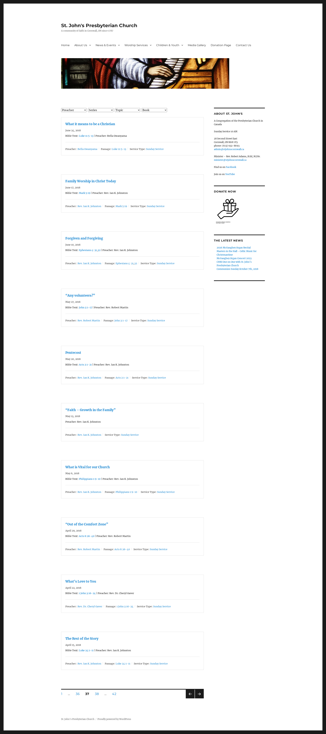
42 (114, 694)
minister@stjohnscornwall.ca (230, 160)
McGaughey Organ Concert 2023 (234, 258)
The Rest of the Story (81, 639)
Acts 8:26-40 (86, 536)
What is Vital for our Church (87, 467)
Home (65, 45)
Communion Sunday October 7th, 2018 (237, 269)
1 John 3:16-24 (87, 593)
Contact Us (243, 45)
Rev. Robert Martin (89, 320)
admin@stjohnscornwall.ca (229, 149)
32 (99, 250)
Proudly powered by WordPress (114, 719)
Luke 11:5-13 (86, 135)
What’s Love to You (80, 581)
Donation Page (221, 45)
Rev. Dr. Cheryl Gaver (90, 606)
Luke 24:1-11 (86, 650)
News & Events (106, 45)
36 (78, 694)
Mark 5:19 (84, 193)
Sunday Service (155, 149)
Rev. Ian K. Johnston (89, 206)
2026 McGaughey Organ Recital (234, 247)
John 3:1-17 (85, 307)
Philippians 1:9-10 (90, 478)
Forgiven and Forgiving (84, 238)
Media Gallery (197, 45)
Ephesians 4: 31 (88, 250)
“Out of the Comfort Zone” (86, 524)
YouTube (230, 174)
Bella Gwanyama (87, 149)
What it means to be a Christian (90, 124)
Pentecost (73, 353)
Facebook (231, 167)
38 (97, 694)
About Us (80, 45)
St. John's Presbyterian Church (99, 25)
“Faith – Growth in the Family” (90, 410)
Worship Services (136, 45)
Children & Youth (167, 45)
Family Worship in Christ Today (90, 181)
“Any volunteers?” (80, 295)
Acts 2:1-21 (85, 364)
